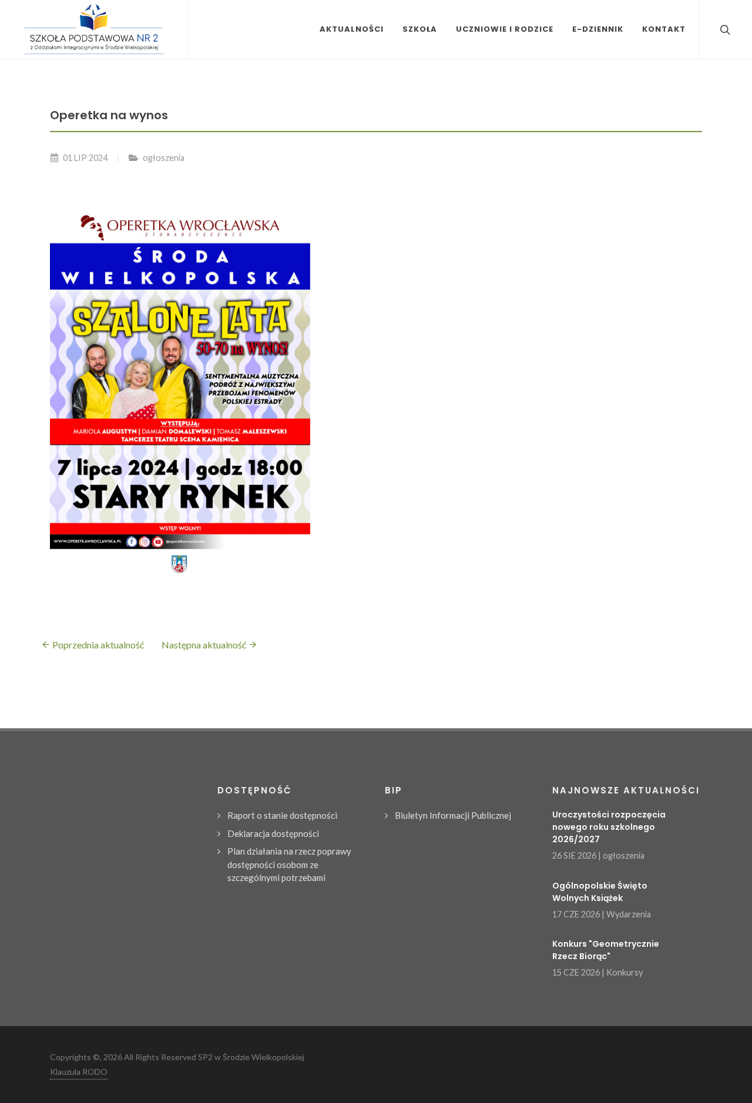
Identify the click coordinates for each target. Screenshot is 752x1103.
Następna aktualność (205, 644)
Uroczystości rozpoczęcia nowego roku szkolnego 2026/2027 (609, 827)
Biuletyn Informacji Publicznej (453, 815)
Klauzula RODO (79, 1072)
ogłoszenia (163, 158)
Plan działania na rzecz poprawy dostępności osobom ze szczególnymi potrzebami (289, 864)
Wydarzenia (628, 914)
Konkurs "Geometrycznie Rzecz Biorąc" (605, 950)
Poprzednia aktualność (97, 644)
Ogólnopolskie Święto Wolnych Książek (599, 892)
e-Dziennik (597, 29)
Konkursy (624, 972)
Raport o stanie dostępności (282, 815)
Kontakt (664, 29)
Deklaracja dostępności (273, 833)
